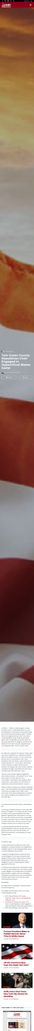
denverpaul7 (16, 938)
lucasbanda (16, 967)
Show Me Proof (23, 908)
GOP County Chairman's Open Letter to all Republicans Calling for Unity (18, 898)
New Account (26, 0)
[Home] (4, 5)
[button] (9, 377)
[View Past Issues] (17, 1024)
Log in (31, 0)
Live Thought (8, 351)
